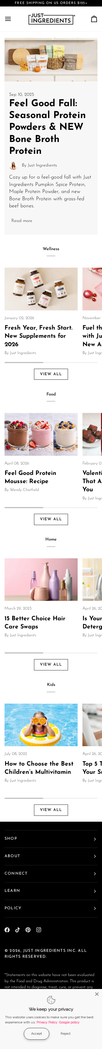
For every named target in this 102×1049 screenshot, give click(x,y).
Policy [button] (13, 908)
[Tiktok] (17, 929)
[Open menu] (13, 18)
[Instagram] (38, 929)
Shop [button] (11, 839)
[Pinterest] (28, 929)
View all (51, 374)
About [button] (12, 856)
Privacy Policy (47, 1022)
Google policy (69, 1022)
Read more (21, 221)
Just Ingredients (44, 951)
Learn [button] (12, 891)
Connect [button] (16, 873)
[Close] (97, 994)
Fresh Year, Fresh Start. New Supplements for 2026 (39, 336)
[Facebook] (7, 929)
